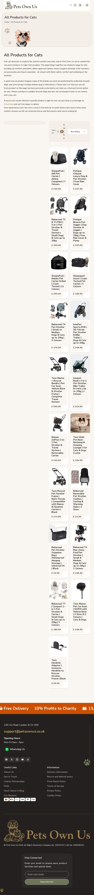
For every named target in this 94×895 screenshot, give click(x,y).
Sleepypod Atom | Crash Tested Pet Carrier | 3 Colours (80, 281)
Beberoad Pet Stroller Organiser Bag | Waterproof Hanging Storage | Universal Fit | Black (58, 558)
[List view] (58, 131)
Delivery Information (57, 772)
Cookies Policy (54, 795)
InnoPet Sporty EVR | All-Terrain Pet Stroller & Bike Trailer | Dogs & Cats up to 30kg (80, 333)
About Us (9, 772)
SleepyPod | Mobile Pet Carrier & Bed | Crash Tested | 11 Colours (59, 283)
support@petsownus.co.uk (24, 731)
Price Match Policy (56, 781)
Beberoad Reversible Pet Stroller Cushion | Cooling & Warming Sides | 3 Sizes (79, 500)
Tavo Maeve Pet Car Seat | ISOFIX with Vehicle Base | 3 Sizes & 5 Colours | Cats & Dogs (80, 612)
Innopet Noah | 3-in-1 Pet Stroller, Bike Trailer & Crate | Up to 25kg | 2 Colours (80, 386)
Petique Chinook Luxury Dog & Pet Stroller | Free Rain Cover (80, 178)
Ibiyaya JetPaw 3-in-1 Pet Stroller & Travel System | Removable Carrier (58, 446)
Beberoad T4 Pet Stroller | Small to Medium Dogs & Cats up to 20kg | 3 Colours (58, 332)
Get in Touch (10, 776)
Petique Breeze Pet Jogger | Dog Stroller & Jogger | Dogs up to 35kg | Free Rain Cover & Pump (79, 230)
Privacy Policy (54, 790)
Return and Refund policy (60, 776)
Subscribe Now (47, 881)
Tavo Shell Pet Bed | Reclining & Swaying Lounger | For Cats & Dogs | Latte (80, 445)
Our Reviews (10, 795)
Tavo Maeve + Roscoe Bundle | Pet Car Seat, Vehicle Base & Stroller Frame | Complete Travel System (58, 390)
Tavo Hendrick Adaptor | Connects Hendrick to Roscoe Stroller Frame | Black (59, 669)
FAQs (6, 786)
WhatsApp (9, 104)
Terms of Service (55, 786)
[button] (71, 5)
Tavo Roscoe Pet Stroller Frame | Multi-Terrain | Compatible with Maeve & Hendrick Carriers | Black (58, 501)
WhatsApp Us (17, 749)
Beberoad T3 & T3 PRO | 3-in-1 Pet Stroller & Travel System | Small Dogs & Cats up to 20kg (58, 230)
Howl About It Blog (14, 790)
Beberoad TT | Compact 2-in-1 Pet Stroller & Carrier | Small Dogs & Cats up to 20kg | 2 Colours (59, 614)
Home (7, 22)
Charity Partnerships (14, 781)
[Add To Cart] (65, 190)
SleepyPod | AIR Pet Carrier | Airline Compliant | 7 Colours (58, 178)
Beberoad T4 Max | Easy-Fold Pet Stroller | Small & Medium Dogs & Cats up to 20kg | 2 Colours (80, 558)
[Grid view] (61, 131)
